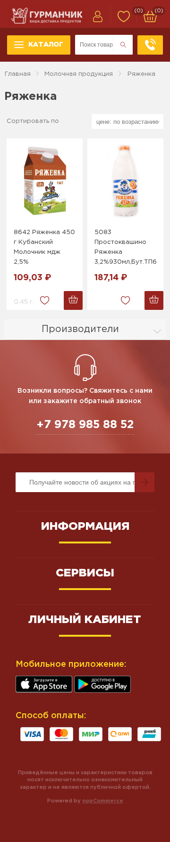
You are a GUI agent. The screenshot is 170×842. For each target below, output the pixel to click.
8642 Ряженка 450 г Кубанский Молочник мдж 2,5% (44, 247)
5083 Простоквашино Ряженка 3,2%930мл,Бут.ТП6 (125, 247)
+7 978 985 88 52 (85, 425)
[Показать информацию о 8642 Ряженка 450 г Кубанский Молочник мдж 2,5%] (45, 181)
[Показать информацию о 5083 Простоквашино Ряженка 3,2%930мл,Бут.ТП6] (125, 181)
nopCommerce (102, 801)
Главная (18, 74)
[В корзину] (73, 300)
